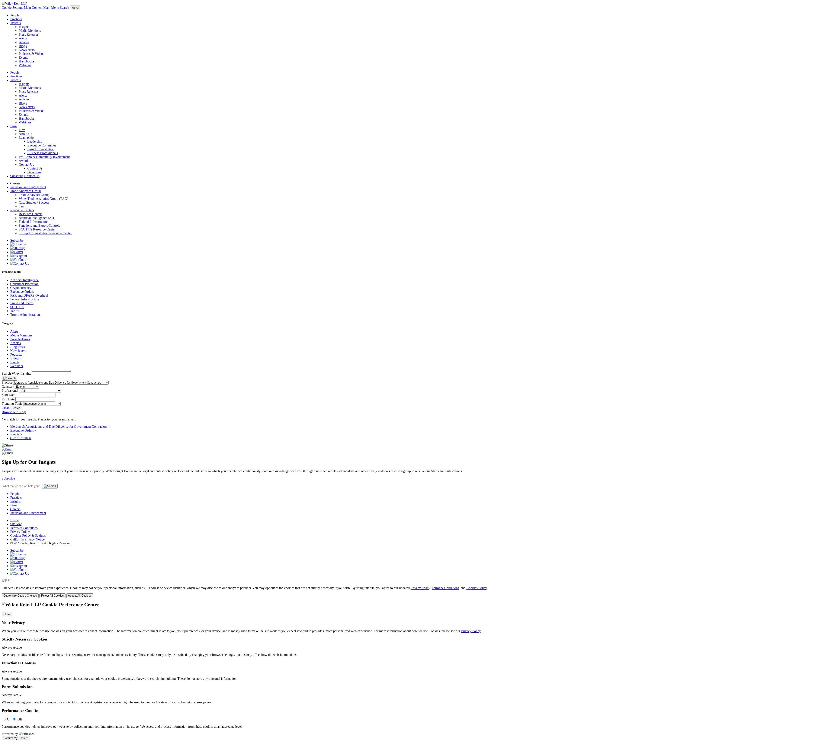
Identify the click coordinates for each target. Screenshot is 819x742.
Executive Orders (22, 291)
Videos (15, 358)
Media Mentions (30, 30)
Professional (10, 390)
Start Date (8, 395)
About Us (25, 134)
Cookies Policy (476, 588)
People (14, 15)
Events (23, 57)
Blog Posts (17, 347)
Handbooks (26, 61)
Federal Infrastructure (33, 221)
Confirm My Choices (16, 738)
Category (8, 386)
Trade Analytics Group (25, 191)
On (9, 719)
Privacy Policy (20, 531)
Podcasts (16, 354)
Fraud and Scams (21, 303)
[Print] (7, 449)
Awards (24, 160)
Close (6, 614)
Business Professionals (42, 153)
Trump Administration (25, 314)
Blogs (23, 46)
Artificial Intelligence (24, 280)
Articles (24, 42)
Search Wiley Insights (16, 373)
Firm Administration (40, 149)
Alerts (23, 38)
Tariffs (14, 311)
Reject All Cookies (52, 595)
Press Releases (28, 34)
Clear (5, 408)
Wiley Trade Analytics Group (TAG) (43, 198)
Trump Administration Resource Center (45, 233)
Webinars (25, 65)
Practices (16, 19)
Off (19, 719)
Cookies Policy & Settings (28, 535)
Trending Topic (12, 403)
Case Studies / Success (34, 202)
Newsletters (27, 50)
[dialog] (409, 592)
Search (64, 7)
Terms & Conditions (24, 528)
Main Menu (51, 7)
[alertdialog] (409, 671)
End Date (8, 399)
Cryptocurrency (20, 288)
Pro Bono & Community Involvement (44, 157)
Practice (7, 382)
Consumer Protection (24, 284)
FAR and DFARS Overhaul (29, 295)
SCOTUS (17, 307)
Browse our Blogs (14, 412)
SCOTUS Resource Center (37, 229)
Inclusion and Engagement (28, 187)
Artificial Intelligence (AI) (36, 218)
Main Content (33, 7)
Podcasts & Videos (31, 53)
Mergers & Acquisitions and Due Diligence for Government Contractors (60, 426)
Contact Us (26, 164)
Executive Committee (41, 145)
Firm (13, 126)
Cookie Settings (12, 7)
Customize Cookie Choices (20, 595)
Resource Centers (22, 210)
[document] (409, 671)
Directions (34, 172)
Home (14, 520)
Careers (15, 183)
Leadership (26, 137)
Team (22, 206)
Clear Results (20, 438)
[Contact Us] (19, 263)
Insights (15, 23)
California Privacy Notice (27, 539)
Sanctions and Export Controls (39, 225)
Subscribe (16, 176)
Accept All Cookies (79, 595)
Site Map (16, 524)
